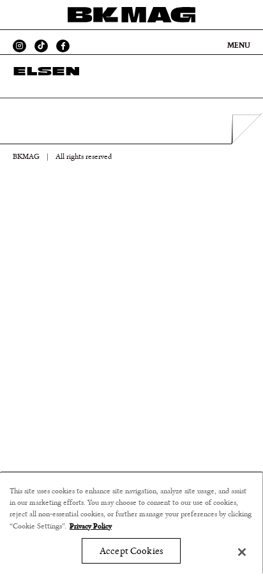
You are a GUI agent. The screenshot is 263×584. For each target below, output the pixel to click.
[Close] (242, 552)
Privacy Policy (91, 526)
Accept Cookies (131, 551)
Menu (238, 45)
